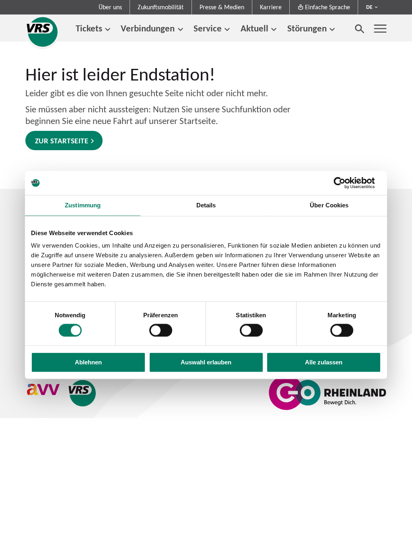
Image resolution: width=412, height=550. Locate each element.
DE (369, 6)
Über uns (110, 7)
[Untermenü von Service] (227, 29)
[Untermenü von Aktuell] (273, 29)
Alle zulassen (323, 362)
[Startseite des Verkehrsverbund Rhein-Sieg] (42, 31)
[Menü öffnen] (380, 28)
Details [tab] (206, 205)
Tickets (89, 28)
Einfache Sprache (327, 7)
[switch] (160, 330)
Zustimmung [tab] (83, 205)
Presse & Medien (222, 7)
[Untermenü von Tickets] (107, 29)
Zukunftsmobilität (160, 7)
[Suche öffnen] (359, 28)
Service (208, 28)
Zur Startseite (61, 140)
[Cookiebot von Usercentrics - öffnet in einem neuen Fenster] (346, 183)
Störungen (307, 28)
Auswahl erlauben (206, 362)
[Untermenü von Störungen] (332, 29)
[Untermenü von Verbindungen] (180, 29)
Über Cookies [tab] (329, 205)
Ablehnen (88, 362)
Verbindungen (148, 28)
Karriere (271, 7)
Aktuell (254, 28)
